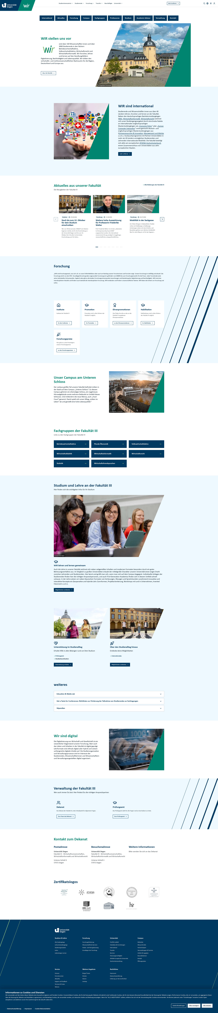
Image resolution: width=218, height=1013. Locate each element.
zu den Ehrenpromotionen (122, 323)
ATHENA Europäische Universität (119, 958)
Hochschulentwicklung (116, 961)
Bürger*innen (86, 973)
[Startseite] (62, 930)
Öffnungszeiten (142, 961)
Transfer (98, 3)
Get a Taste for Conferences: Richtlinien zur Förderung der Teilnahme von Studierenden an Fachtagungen (97, 701)
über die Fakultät (47, 73)
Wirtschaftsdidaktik (64, 454)
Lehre (56, 950)
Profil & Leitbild (114, 942)
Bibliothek (140, 942)
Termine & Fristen (60, 984)
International (113, 947)
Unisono (57, 973)
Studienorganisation (60, 947)
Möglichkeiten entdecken (62, 590)
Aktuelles (57, 978)
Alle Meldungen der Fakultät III (154, 185)
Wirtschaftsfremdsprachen (104, 463)
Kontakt (140, 958)
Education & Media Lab (66, 694)
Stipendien (61, 708)
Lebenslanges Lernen (60, 953)
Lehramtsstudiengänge (61, 945)
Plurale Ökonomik (101, 444)
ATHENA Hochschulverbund (150, 143)
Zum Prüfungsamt (119, 816)
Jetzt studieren (172, 3)
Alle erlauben (207, 1005)
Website (57, 987)
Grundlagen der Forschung (89, 950)
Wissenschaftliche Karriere (89, 945)
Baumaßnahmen (142, 956)
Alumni (84, 978)
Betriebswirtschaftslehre (66, 444)
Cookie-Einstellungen (179, 1005)
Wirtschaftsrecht (147, 119)
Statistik (60, 463)
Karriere (112, 953)
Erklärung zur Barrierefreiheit (118, 978)
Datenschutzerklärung (14, 1009)
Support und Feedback (61, 981)
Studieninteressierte (65, 3)
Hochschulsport (142, 947)
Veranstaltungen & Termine (145, 950)
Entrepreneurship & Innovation (131, 133)
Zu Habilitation (146, 323)
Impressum (28, 1009)
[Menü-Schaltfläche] (214, 3)
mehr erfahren (124, 154)
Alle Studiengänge (60, 942)
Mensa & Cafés (142, 945)
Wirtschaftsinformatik (131, 119)
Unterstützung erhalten (62, 664)
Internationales (117, 656)
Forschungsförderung (88, 942)
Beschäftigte (108, 3)
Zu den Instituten (63, 323)
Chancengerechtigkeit (116, 956)
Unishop (84, 981)
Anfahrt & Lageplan (143, 953)
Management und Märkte (154, 133)
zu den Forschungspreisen (65, 350)
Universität (117, 3)
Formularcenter (59, 976)
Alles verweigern (194, 1005)
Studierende (78, 3)
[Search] (204, 3)
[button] (211, 3)
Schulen (84, 976)
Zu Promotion (90, 323)
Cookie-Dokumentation (42, 1009)
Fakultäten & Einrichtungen (117, 945)
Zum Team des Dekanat (65, 816)
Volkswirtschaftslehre (140, 444)
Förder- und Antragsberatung (90, 947)
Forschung (89, 3)
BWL (120, 119)
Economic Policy (145, 126)
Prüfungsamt (60, 656)
